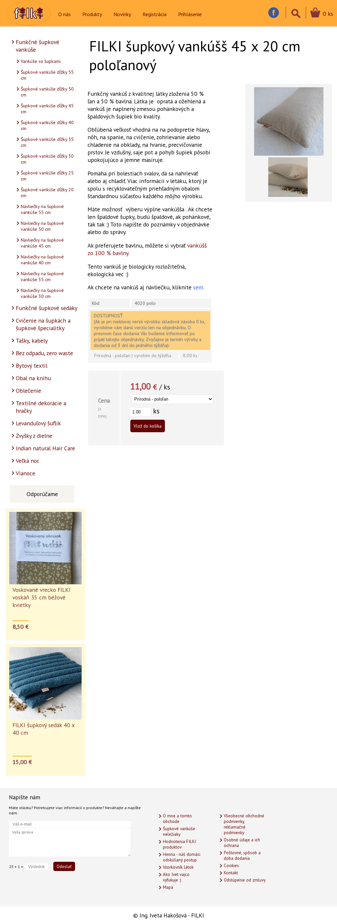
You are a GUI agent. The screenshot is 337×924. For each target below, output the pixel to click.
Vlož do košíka (148, 426)
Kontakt (231, 873)
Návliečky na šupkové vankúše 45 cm (42, 243)
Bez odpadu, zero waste (44, 353)
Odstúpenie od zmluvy (245, 880)
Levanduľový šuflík (38, 423)
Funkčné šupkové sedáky (46, 308)
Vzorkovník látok (178, 867)
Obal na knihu (33, 378)
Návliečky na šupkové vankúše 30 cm (42, 293)
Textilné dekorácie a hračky (41, 406)
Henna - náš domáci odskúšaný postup (181, 857)
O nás (64, 14)
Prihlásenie (190, 14)
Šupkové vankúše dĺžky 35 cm (47, 142)
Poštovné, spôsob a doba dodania (242, 855)
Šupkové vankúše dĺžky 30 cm (47, 159)
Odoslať (64, 866)
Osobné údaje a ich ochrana (242, 842)
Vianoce (25, 473)
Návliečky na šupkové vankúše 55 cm (42, 209)
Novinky (122, 14)
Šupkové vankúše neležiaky (179, 831)
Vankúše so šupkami (41, 61)
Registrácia (155, 14)
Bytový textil (31, 365)
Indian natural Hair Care (45, 448)
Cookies (231, 865)
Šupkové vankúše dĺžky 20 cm (47, 192)
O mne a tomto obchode (177, 818)
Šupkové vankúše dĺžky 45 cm (47, 109)
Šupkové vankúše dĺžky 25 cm (47, 176)
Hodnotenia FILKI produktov (179, 844)
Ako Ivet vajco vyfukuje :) (176, 877)
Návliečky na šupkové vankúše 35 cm (42, 276)
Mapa (168, 887)
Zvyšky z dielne (34, 435)
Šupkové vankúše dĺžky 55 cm (47, 75)
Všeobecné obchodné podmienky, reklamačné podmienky (244, 824)
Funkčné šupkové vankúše (37, 45)
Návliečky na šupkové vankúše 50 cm (42, 226)
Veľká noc (27, 460)
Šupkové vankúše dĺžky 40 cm (47, 125)
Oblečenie (28, 390)
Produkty (92, 14)
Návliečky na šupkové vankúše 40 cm (42, 260)
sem (198, 287)
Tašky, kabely (32, 340)
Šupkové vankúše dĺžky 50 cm (47, 92)
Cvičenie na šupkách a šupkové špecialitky (43, 324)
